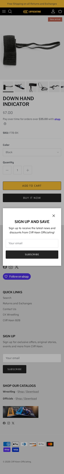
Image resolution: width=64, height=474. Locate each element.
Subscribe (32, 254)
